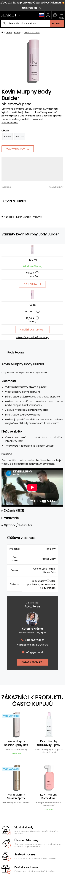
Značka (10, 216)
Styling (17, 32)
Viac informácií (10, 122)
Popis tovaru (16, 352)
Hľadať (57, 23)
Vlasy (9, 32)
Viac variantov (15, 148)
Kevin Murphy (56, 186)
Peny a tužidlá (32, 32)
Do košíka (30, 284)
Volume (37, 216)
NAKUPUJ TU (29, 8)
